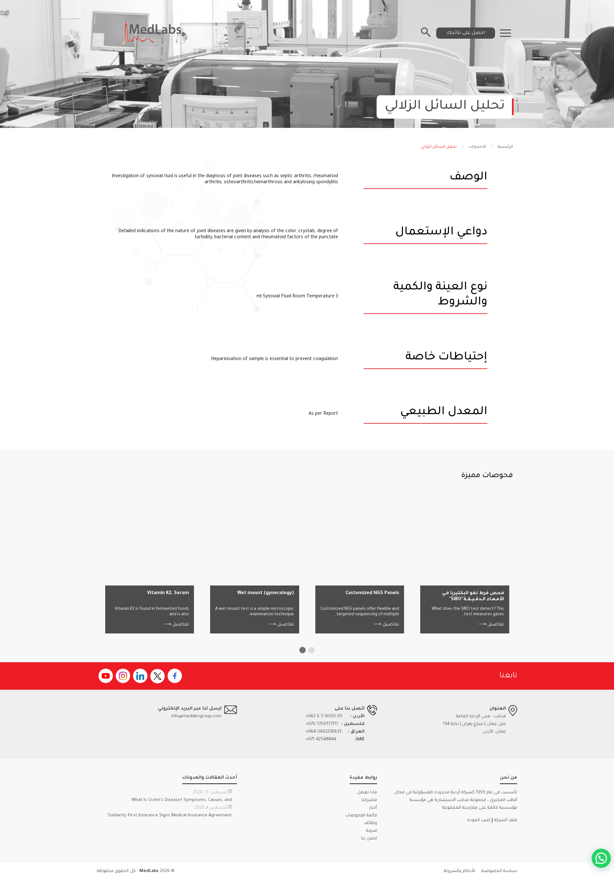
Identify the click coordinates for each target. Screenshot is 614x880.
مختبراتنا (369, 800)
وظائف (370, 823)
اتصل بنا (369, 838)
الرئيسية (505, 147)
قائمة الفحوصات (361, 815)
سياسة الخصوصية (499, 871)
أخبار (373, 807)
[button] (311, 650)
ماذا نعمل (367, 792)
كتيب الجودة (479, 820)
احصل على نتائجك (465, 33)
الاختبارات (477, 147)
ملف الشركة (505, 820)
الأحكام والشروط (459, 871)
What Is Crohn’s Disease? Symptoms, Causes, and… (180, 800)
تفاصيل (491, 624)
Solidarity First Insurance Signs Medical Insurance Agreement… (168, 815)
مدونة (371, 831)
